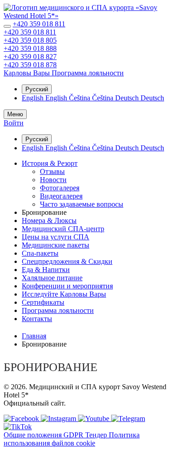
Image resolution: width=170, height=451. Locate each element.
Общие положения (33, 435)
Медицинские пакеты (55, 245)
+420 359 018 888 (30, 48)
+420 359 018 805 (30, 40)
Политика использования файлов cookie (72, 439)
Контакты (37, 318)
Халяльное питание (52, 278)
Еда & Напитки (46, 269)
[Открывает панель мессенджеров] (7, 26)
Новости (53, 179)
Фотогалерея (59, 188)
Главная (34, 336)
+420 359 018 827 (30, 56)
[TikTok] (18, 427)
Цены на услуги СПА (55, 237)
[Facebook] (22, 418)
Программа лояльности (58, 310)
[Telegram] (128, 418)
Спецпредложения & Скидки (67, 261)
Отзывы (52, 171)
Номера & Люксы (49, 220)
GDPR (74, 435)
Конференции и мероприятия (67, 286)
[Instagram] (59, 418)
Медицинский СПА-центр (63, 229)
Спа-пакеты (40, 253)
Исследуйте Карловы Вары (64, 294)
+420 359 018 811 (39, 24)
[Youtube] (94, 418)
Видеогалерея (61, 196)
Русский (36, 89)
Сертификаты (43, 302)
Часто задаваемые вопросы (81, 204)
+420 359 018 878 (30, 65)
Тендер (97, 435)
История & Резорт (50, 163)
